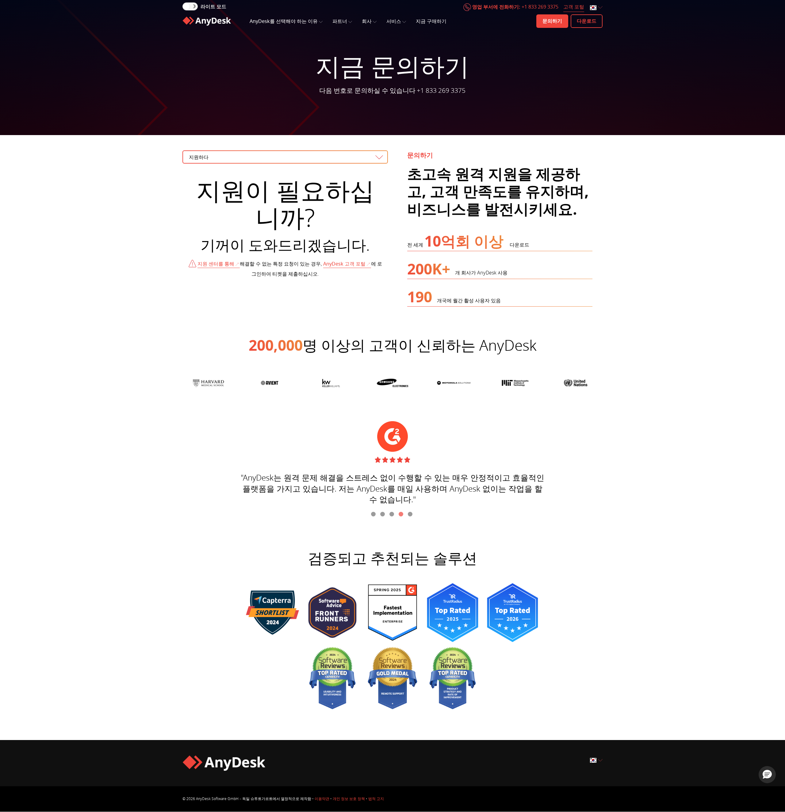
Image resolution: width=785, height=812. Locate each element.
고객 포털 (573, 7)
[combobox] (596, 7)
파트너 (339, 21)
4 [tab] (402, 515)
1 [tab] (374, 515)
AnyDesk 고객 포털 (344, 264)
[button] (767, 774)
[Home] (206, 21)
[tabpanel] (392, 465)
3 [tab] (392, 515)
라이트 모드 (213, 6)
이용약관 (322, 799)
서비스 (393, 21)
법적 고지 (376, 799)
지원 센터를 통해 (215, 264)
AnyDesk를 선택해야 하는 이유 (284, 21)
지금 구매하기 (431, 21)
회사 (367, 21)
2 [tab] (383, 515)
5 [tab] (411, 515)
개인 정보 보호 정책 (349, 799)
